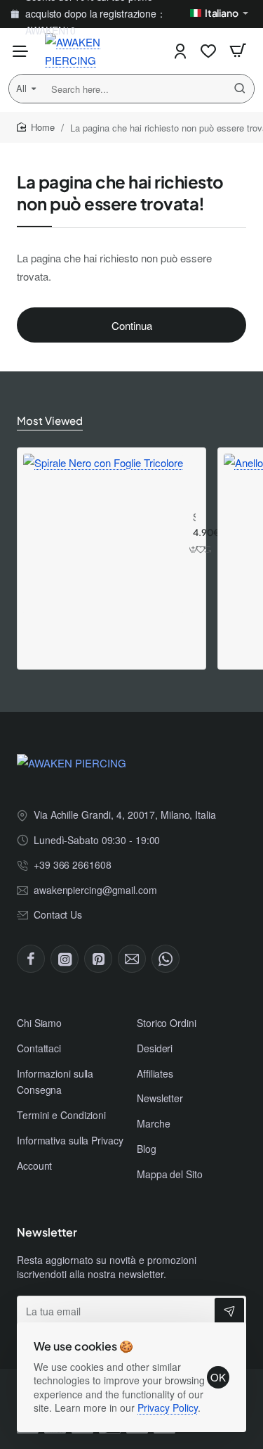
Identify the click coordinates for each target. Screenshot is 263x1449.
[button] (194, 550)
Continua (132, 325)
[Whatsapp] (165, 959)
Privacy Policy (167, 1407)
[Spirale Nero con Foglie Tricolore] (103, 534)
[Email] (132, 959)
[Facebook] (31, 959)
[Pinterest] (98, 959)
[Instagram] (64, 959)
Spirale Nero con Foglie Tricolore (194, 517)
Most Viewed (50, 420)
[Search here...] (240, 89)
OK (218, 1377)
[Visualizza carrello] (238, 51)
